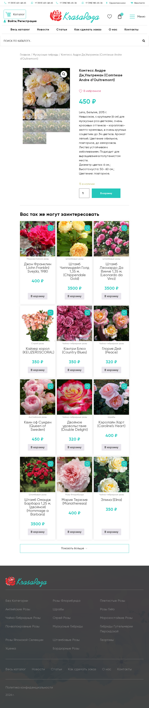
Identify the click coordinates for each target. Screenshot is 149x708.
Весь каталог (20, 29)
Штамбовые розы (74, 259)
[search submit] (144, 41)
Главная (25, 54)
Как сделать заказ (87, 29)
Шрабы (111, 417)
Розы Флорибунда (74, 494)
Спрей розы (37, 343)
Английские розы (38, 417)
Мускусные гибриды (45, 54)
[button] (15, 14)
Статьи (61, 29)
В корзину (106, 193)
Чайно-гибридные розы (74, 343)
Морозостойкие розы (38, 259)
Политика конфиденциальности (29, 687)
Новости (43, 29)
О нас (113, 29)
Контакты (131, 29)
